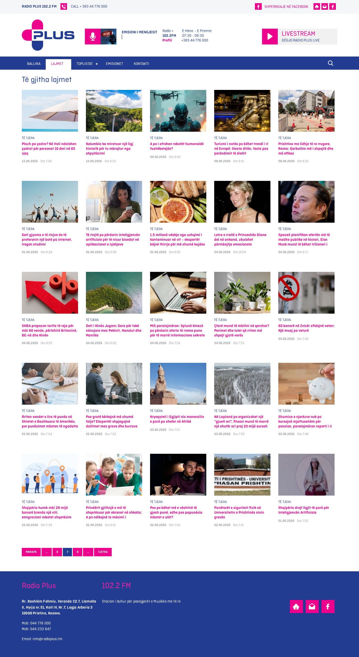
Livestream (298, 33)
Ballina (33, 64)
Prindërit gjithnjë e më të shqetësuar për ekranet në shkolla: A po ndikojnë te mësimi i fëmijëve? (114, 512)
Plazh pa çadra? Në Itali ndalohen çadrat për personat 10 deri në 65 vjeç (49, 148)
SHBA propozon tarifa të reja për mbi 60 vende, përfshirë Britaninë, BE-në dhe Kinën (49, 330)
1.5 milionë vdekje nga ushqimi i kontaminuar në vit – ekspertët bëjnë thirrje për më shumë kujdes (177, 239)
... (46, 552)
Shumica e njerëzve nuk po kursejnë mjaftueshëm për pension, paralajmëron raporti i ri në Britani (305, 421)
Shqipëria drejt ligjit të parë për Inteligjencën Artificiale (303, 510)
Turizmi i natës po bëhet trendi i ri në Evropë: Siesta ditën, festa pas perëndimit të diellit (241, 148)
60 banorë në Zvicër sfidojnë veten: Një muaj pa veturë (306, 328)
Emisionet (114, 64)
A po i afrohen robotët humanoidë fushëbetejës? (177, 146)
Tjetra (103, 552)
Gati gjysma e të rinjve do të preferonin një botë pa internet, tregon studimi (47, 239)
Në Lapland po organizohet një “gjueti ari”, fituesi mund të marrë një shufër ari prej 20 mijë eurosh (241, 421)
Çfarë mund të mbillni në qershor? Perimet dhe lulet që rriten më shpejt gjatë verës (241, 330)
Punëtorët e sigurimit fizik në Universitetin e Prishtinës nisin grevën (239, 512)
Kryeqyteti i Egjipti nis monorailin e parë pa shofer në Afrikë (177, 419)
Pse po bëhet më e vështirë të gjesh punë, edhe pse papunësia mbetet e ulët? (176, 512)
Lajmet (57, 64)
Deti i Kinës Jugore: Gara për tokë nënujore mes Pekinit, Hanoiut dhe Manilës (113, 330)
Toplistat (84, 64)
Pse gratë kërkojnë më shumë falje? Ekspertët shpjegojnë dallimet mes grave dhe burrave (111, 421)
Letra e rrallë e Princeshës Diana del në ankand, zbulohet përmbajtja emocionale (240, 239)
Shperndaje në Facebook (286, 7)
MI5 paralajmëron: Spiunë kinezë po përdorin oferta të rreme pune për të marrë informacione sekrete (177, 330)
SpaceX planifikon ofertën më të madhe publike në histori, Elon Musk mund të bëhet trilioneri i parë (304, 239)
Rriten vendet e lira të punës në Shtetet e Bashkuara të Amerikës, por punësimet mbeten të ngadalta (50, 421)
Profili (167, 40)
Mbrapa (31, 552)
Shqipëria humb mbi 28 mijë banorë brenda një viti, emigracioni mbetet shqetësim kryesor (46, 512)
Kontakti (141, 64)
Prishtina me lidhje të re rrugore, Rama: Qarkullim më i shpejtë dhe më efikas (305, 148)
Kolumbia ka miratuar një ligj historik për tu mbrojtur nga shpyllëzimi (109, 148)
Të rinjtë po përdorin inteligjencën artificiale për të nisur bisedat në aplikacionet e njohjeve (113, 239)
